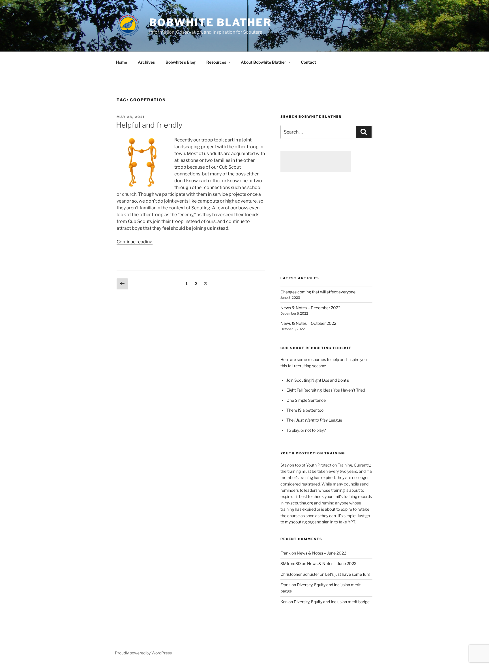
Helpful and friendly (149, 125)
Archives (146, 62)
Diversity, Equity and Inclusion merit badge (332, 601)
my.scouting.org (299, 521)
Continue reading (135, 241)
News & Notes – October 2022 (308, 323)
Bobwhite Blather (210, 22)
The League (314, 420)
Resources (216, 62)
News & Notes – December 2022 (310, 307)
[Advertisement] (315, 161)
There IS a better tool (305, 410)
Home (121, 62)
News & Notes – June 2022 (321, 553)
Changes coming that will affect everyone (317, 291)
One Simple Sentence (306, 400)
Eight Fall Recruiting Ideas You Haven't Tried (325, 390)
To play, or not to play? (306, 430)
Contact (308, 62)
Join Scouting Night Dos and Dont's (317, 380)
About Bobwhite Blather (263, 62)
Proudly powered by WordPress (143, 652)
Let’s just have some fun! (347, 574)
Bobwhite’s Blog (181, 62)
